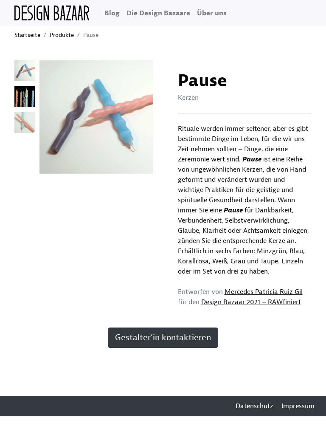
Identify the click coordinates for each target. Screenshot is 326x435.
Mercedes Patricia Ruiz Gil (264, 292)
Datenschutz (254, 406)
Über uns (212, 13)
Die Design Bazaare (158, 13)
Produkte (62, 35)
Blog (112, 13)
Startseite (27, 35)
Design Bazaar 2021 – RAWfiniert (251, 302)
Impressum (298, 406)
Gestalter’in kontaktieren (163, 337)
